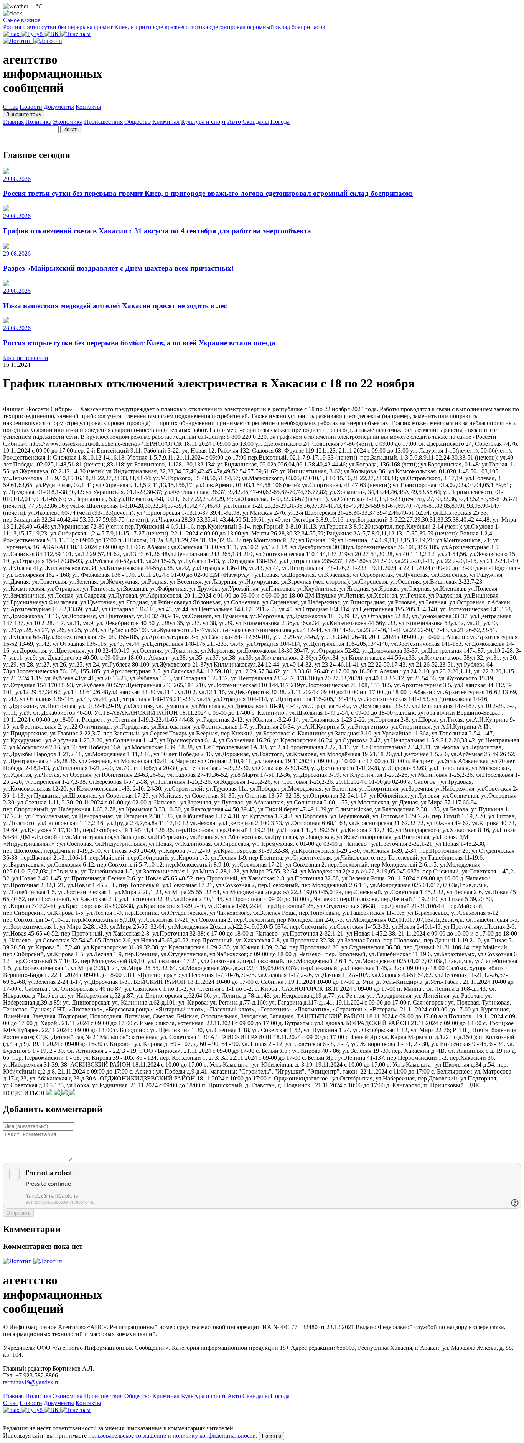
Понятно (271, 1436)
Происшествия (103, 121)
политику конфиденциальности (214, 1435)
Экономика (67, 121)
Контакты (88, 106)
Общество (137, 121)
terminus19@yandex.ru (31, 1382)
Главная (13, 121)
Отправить (18, 1213)
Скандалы (255, 121)
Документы (59, 106)
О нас (10, 106)
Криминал (166, 121)
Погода (280, 121)
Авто (234, 121)
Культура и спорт (203, 121)
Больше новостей (25, 358)
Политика (38, 121)
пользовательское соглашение (127, 1435)
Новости (31, 106)
